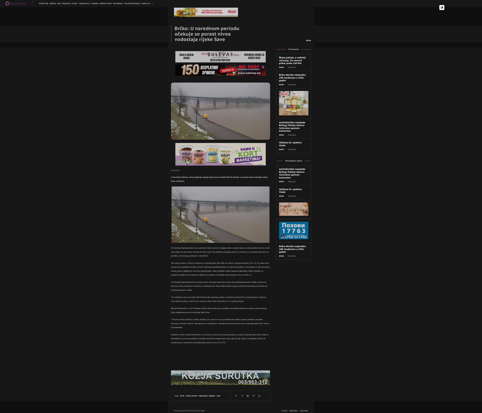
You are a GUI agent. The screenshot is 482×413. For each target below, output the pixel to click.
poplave (212, 396)
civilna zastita (192, 396)
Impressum (304, 411)
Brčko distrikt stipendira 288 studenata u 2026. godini (292, 77)
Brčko (308, 40)
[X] (241, 395)
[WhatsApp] (259, 395)
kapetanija (203, 396)
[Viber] (253, 395)
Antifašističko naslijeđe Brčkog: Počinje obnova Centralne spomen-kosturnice (292, 126)
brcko (182, 396)
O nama (284, 411)
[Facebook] (236, 395)
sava (218, 396)
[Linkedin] (247, 395)
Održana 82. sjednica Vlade (290, 144)
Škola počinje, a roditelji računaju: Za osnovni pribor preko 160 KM (292, 60)
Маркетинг (294, 411)
